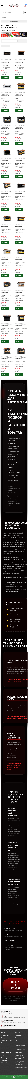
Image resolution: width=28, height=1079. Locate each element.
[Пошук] (25, 12)
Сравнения (4, 1060)
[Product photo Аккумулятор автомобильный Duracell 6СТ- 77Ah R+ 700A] (7, 251)
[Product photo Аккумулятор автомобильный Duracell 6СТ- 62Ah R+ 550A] (21, 86)
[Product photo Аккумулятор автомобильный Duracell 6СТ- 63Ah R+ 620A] (21, 284)
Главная (3, 17)
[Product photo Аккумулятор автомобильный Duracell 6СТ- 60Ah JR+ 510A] (7, 119)
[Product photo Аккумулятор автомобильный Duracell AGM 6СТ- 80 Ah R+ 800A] (21, 53)
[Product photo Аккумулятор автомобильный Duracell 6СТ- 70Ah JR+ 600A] (21, 350)
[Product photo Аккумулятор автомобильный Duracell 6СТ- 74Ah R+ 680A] (21, 251)
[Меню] (2, 6)
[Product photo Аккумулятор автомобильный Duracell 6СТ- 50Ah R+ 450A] (21, 317)
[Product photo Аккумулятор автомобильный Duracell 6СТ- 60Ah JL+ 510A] (21, 119)
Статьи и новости (19, 1049)
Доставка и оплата (20, 1037)
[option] (14, 34)
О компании (18, 1035)
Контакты (17, 1043)
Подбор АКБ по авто (6, 1040)
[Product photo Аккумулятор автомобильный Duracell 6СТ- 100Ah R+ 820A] (7, 86)
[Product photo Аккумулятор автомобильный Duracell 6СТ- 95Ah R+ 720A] (7, 218)
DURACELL (7, 67)
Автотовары (4, 1043)
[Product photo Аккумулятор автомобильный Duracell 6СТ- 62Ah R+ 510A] (7, 317)
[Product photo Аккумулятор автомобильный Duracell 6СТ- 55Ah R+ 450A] (7, 152)
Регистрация (4, 1058)
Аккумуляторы (5, 1037)
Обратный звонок (6, 1063)
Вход (2, 1055)
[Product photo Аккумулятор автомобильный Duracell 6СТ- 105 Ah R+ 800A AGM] (7, 53)
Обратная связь (19, 1069)
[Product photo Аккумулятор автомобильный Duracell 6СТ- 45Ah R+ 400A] (7, 350)
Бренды (17, 1040)
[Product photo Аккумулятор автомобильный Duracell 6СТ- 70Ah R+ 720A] (7, 185)
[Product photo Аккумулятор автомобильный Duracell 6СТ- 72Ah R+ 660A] (7, 284)
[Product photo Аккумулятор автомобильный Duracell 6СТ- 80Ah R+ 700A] (21, 218)
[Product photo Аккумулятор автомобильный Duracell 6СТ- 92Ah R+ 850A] (21, 152)
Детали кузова (5, 1035)
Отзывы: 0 (9, 59)
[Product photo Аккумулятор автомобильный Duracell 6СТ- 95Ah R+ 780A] (21, 185)
